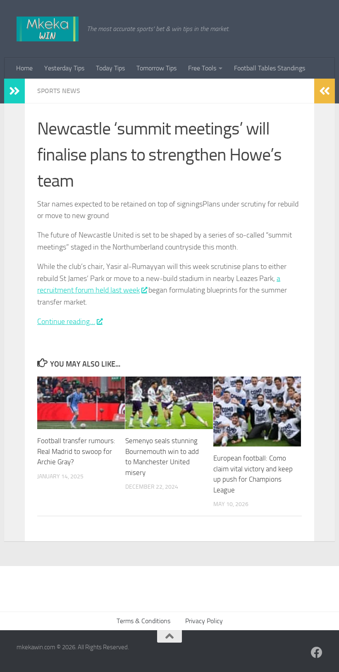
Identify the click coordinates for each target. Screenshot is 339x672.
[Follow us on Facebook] (316, 652)
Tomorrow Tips (156, 68)
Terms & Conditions (143, 621)
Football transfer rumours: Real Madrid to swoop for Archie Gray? (76, 451)
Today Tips (110, 68)
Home (24, 68)
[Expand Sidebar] (14, 91)
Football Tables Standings (269, 68)
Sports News (58, 91)
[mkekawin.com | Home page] (48, 29)
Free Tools (202, 68)
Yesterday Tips (64, 68)
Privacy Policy (204, 621)
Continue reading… (66, 321)
